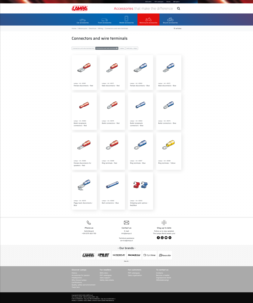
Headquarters (77, 278)
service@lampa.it (126, 241)
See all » (126, 261)
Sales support (105, 278)
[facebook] (158, 238)
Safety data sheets (107, 280)
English (177, 1)
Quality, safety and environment (83, 285)
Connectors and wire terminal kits (83, 48)
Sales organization (135, 275)
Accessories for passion (81, 275)
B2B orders (148, 1)
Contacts (159, 273)
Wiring (100, 28)
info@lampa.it (126, 233)
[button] (83, 19)
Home (74, 28)
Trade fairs (76, 287)
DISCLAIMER (88, 300)
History (74, 273)
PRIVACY (74, 300)
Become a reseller (162, 275)
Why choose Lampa (79, 280)
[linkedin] (169, 238)
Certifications (77, 282)
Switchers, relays (131, 48)
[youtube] (166, 238)
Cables (122, 48)
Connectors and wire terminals (106, 48)
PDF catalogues (159, 1)
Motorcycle (82, 28)
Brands (168, 1)
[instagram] (162, 238)
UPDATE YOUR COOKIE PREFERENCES (103, 300)
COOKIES (80, 300)
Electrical (92, 28)
